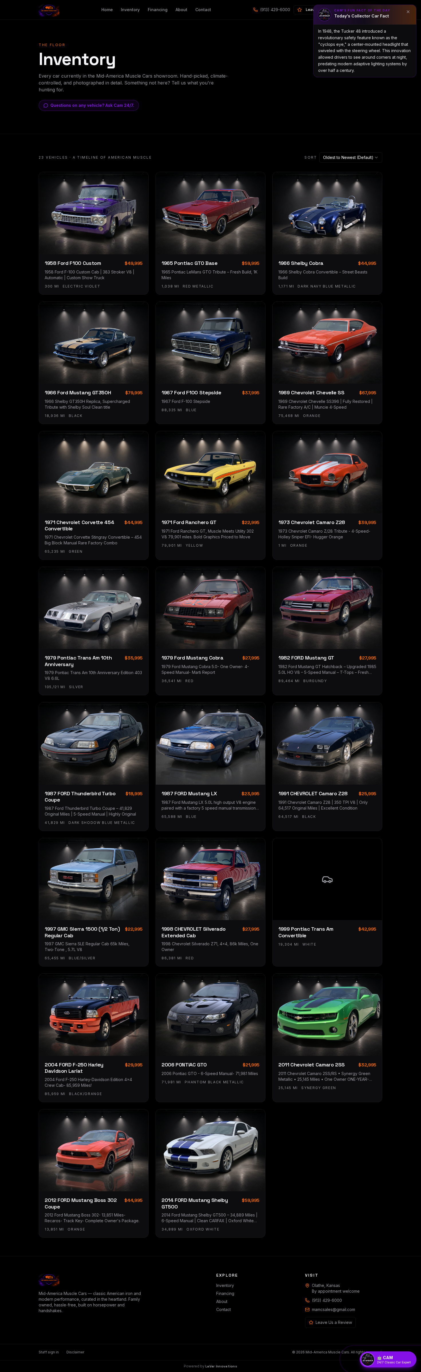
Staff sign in (49, 1352)
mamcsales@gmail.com (333, 1309)
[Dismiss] (408, 11)
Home (107, 9)
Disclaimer (75, 1352)
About (181, 9)
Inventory (130, 9)
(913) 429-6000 (275, 9)
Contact (203, 9)
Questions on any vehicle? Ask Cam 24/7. (92, 105)
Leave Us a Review (334, 1322)
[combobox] (350, 157)
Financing (158, 9)
